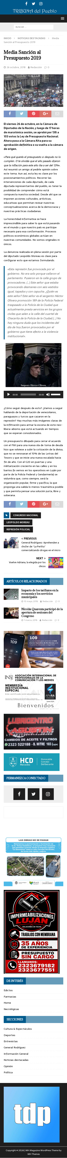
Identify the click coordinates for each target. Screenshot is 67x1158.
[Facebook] (26, 3)
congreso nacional (25, 515)
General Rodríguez (14, 1047)
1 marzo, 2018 (30, 620)
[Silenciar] (48, 394)
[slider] (56, 394)
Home (7, 1003)
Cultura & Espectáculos (18, 1029)
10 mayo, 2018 (31, 601)
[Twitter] (33, 3)
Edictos (8, 990)
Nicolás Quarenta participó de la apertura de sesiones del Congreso (42, 612)
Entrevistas (11, 1041)
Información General (16, 1054)
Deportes (9, 1035)
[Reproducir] (8, 394)
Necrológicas (11, 1009)
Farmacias (10, 997)
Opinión (8, 1066)
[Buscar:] (34, 27)
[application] (33, 394)
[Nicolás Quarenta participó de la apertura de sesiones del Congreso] (11, 613)
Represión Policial (18, 529)
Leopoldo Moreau (18, 522)
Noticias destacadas (16, 1060)
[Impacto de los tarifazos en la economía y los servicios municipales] (11, 594)
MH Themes (34, 1154)
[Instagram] (41, 3)
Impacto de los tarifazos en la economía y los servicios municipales (39, 593)
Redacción (36, 67)
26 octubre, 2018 (16, 67)
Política (8, 1072)
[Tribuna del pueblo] (33, 12)
